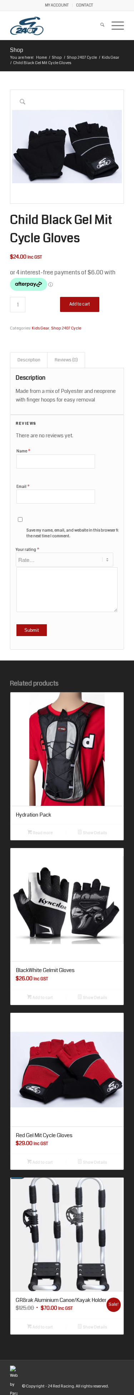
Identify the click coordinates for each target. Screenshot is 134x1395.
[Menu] (114, 25)
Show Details (94, 833)
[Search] (98, 25)
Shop (16, 50)
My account (57, 5)
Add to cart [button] (42, 997)
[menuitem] (57, 5)
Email (23, 486)
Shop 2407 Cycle (66, 328)
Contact (84, 5)
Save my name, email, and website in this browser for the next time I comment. (73, 533)
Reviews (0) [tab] (66, 360)
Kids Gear (40, 328)
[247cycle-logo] (55, 25)
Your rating (28, 549)
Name (23, 451)
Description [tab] (29, 360)
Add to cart (79, 304)
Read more (42, 833)
